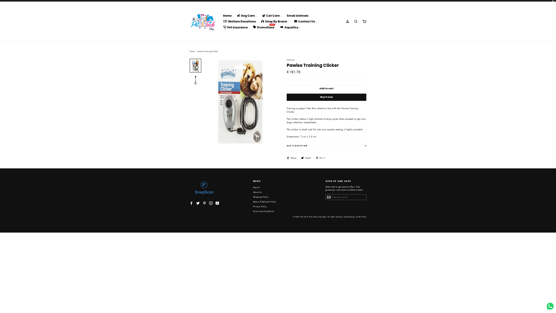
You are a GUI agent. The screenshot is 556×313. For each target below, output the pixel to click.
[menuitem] (227, 15)
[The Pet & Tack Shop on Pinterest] (204, 203)
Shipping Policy (260, 196)
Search (256, 187)
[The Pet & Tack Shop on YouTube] (217, 203)
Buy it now (326, 97)
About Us (257, 192)
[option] (240, 102)
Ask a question (297, 145)
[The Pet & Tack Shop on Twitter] (198, 203)
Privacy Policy (260, 206)
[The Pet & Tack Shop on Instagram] (211, 203)
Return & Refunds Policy (264, 201)
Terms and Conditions (263, 211)
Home (192, 51)
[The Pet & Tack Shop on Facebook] (191, 203)
